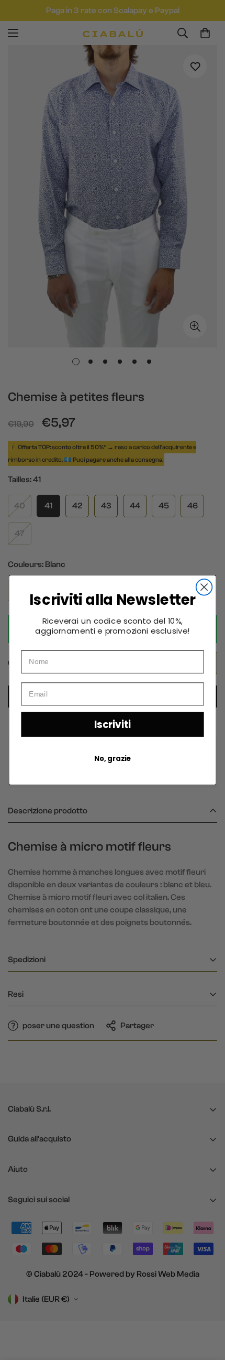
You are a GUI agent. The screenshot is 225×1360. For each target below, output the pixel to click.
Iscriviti (112, 724)
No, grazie (112, 758)
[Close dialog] (204, 587)
